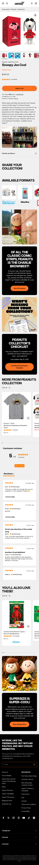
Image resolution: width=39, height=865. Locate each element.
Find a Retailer (6, 775)
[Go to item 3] (17, 56)
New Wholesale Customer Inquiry (27, 784)
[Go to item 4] (24, 56)
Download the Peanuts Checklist (19, 367)
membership (19, 94)
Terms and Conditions (29, 804)
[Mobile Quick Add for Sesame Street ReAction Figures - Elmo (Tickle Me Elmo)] (28, 626)
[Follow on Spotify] (34, 817)
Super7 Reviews (7, 790)
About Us (5, 772)
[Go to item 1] (5, 56)
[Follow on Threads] (18, 817)
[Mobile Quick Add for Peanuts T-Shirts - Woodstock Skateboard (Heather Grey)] (28, 418)
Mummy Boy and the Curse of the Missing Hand (9, 781)
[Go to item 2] (11, 56)
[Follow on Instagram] (13, 817)
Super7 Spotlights (8, 794)
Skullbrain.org (6, 804)
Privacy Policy (26, 808)
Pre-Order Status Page (29, 776)
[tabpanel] (19, 530)
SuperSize (21, 9)
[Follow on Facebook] (3, 817)
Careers (24, 801)
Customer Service (27, 779)
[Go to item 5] (30, 56)
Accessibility (26, 811)
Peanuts (14, 9)
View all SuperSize (19, 724)
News (4, 787)
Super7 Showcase (8, 797)
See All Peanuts (19, 288)
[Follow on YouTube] (23, 817)
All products (6, 9)
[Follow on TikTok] (29, 817)
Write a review (19, 465)
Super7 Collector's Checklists (28, 789)
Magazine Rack (7, 800)
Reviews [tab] (9, 473)
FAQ (23, 797)
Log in (16, 98)
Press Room (25, 794)
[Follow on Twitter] (8, 817)
